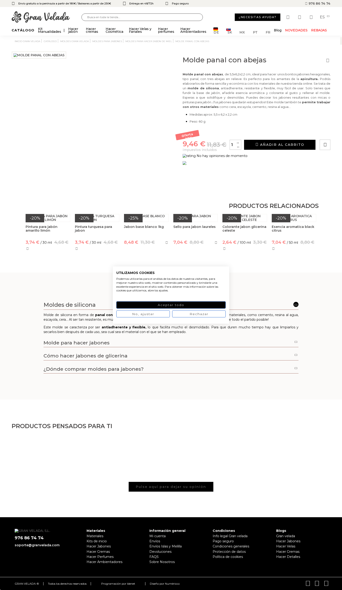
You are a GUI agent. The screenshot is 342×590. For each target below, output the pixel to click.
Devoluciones (160, 552)
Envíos (154, 541)
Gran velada (285, 536)
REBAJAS (319, 30)
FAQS (154, 557)
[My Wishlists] (288, 17)
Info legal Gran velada (230, 536)
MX (242, 32)
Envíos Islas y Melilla (165, 546)
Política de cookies (228, 557)
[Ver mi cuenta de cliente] (300, 17)
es (323, 17)
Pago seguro (223, 541)
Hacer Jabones (99, 546)
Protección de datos (229, 552)
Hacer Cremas (98, 552)
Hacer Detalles (288, 557)
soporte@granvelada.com (37, 545)
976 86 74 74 (319, 3)
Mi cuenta (157, 536)
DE (216, 32)
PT (255, 32)
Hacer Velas (285, 546)
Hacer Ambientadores (104, 562)
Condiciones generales (231, 546)
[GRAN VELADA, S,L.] (46, 17)
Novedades (296, 30)
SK (230, 32)
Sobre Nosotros (162, 562)
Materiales (95, 536)
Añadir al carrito (281, 145)
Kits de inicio (97, 541)
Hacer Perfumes (100, 557)
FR (268, 32)
